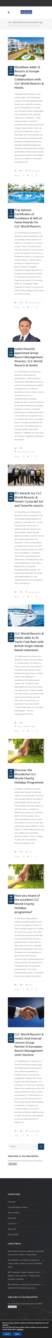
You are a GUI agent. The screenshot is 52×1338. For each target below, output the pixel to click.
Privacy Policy (13, 1234)
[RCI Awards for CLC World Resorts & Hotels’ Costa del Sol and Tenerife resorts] (26, 475)
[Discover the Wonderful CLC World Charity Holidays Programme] (26, 750)
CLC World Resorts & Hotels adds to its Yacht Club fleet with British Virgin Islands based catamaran (29, 642)
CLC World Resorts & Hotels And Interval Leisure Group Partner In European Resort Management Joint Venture (29, 1045)
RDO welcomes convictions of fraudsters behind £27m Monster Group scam (24, 1286)
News (33, 452)
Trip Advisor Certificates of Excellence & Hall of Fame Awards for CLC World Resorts (28, 218)
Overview (11, 1201)
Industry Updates (34, 170)
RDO (9, 26)
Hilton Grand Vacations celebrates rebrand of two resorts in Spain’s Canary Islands (26, 1253)
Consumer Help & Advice (17, 1207)
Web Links (12, 1229)
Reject (17, 1334)
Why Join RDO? (14, 1212)
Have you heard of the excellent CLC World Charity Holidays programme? (27, 904)
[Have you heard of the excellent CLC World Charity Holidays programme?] (26, 876)
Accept (7, 1334)
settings (20, 1329)
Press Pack (12, 1218)
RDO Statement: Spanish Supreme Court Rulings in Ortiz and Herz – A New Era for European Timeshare (24, 1276)
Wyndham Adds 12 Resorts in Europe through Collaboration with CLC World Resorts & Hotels (29, 77)
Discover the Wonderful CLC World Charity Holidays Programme (29, 776)
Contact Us (12, 1223)
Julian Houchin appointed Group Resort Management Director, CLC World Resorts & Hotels (29, 357)
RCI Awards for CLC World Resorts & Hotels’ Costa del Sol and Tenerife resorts (29, 499)
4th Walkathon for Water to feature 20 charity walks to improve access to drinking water (25, 1263)
